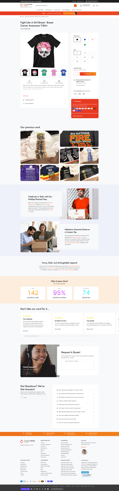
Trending (22, 462)
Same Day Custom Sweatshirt (67, 467)
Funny (21, 473)
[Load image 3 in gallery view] (44, 72)
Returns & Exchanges (45, 466)
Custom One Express (26, 486)
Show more (25, 95)
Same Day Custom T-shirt (66, 462)
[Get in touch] (94, 5)
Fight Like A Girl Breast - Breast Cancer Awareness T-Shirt (36, 16)
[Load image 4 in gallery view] (53, 72)
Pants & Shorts (44, 448)
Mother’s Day (23, 469)
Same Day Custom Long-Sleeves (68, 471)
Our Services (57, 9)
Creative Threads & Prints (46, 473)
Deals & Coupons (44, 475)
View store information (80, 85)
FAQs (42, 467)
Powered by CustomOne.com (36, 486)
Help (75, 1)
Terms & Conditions (55, 486)
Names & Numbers (65, 451)
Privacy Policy (62, 486)
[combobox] (56, 5)
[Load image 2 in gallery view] (34, 72)
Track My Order (44, 464)
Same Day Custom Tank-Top (67, 466)
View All (22, 475)
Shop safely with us (78, 115)
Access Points (40, 9)
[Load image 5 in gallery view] (63, 72)
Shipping (75, 69)
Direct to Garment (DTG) (66, 444)
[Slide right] (66, 66)
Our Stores (77, 486)
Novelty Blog (43, 471)
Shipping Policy (67, 486)
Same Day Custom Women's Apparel (69, 475)
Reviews (63, 455)
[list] (59, 293)
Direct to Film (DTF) (65, 446)
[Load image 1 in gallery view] (25, 72)
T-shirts (42, 442)
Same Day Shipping (45, 455)
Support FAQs (28, 373)
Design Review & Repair (66, 449)
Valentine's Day (23, 466)
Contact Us (83, 447)
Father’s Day (23, 467)
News (90, 486)
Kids (42, 451)
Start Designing (66, 9)
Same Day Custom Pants (66, 469)
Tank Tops (43, 446)
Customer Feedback (84, 486)
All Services (63, 457)
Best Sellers (23, 464)
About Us (44, 486)
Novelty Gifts (49, 9)
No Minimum (43, 453)
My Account (81, 1)
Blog (42, 469)
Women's (43, 449)
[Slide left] (63, 66)
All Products (43, 457)
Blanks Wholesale (65, 453)
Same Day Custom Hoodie (66, 464)
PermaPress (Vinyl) (65, 448)
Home (23, 16)
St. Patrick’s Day (23, 471)
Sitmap (93, 486)
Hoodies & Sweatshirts (46, 444)
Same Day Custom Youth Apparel (68, 473)
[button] (97, 5)
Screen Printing (64, 442)
